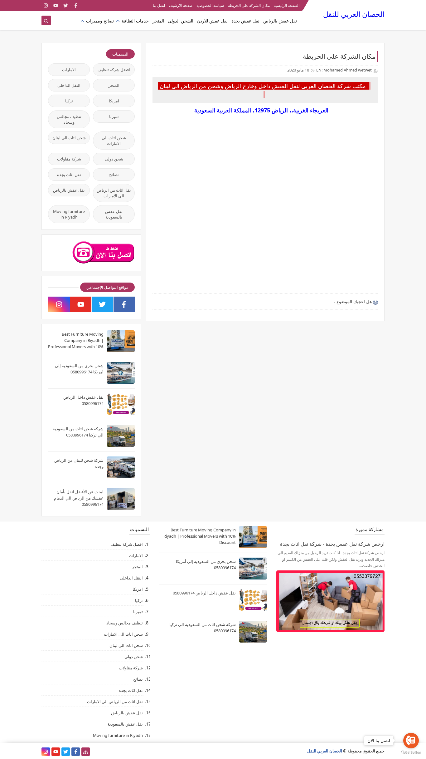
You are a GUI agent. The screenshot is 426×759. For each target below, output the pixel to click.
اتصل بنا (159, 5)
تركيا (69, 101)
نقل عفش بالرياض (280, 21)
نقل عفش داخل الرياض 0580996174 (204, 593)
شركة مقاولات (69, 159)
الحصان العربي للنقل (354, 14)
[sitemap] (85, 751)
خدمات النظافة (135, 21)
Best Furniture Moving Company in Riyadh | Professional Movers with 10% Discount (199, 536)
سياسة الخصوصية (210, 5)
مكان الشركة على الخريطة (249, 5)
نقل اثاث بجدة (69, 174)
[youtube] (55, 5)
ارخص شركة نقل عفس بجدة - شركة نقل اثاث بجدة (332, 543)
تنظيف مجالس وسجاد (69, 119)
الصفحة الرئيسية (286, 5)
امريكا (114, 101)
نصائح (114, 174)
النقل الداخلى (68, 85)
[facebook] (75, 5)
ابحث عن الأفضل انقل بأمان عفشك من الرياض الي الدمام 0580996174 (79, 498)
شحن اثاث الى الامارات (114, 140)
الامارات (69, 69)
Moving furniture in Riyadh (69, 214)
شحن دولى (114, 159)
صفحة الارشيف (180, 5)
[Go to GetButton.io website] (411, 753)
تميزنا (114, 116)
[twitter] (65, 5)
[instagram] (45, 5)
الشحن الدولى (180, 21)
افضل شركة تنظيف (114, 69)
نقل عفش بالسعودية (114, 214)
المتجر (158, 21)
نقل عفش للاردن (212, 21)
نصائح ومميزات (100, 21)
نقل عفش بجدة (245, 21)
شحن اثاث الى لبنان (69, 137)
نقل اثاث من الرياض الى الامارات (114, 193)
